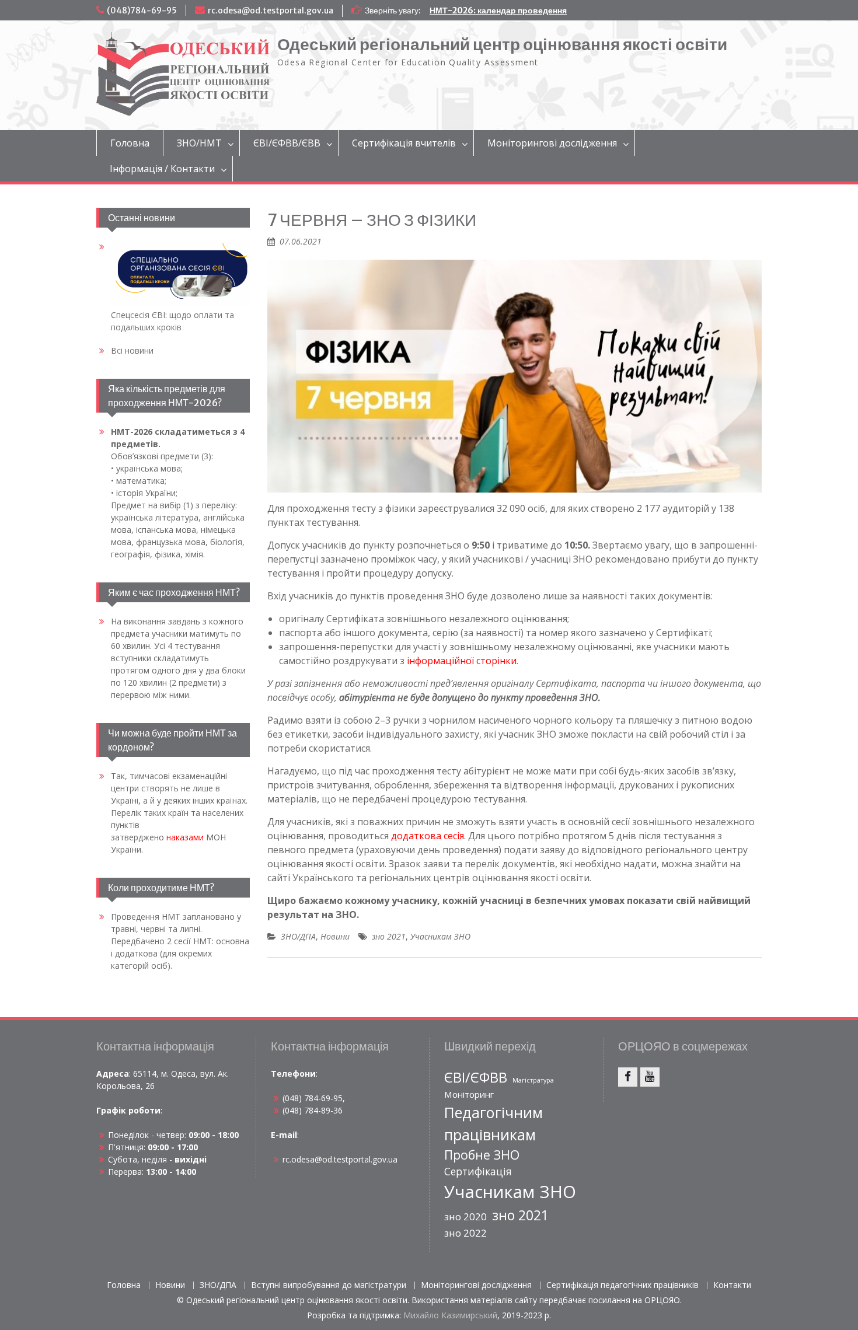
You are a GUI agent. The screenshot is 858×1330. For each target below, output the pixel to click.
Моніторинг (469, 1094)
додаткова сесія (427, 835)
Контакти (732, 1285)
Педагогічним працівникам (493, 1123)
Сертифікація (478, 1171)
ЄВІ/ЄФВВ (475, 1077)
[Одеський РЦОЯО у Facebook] (627, 1077)
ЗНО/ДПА (298, 936)
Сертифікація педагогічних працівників (622, 1285)
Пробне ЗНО (481, 1154)
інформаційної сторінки (462, 660)
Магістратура (533, 1080)
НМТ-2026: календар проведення (498, 10)
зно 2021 (389, 936)
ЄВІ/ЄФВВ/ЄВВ (286, 143)
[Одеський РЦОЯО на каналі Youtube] (650, 1077)
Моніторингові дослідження (552, 143)
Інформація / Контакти (162, 168)
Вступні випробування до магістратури (328, 1285)
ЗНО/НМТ (199, 143)
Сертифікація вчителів (404, 143)
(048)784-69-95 (142, 10)
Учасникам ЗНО (440, 936)
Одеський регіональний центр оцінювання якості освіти (502, 44)
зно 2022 (465, 1233)
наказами (185, 837)
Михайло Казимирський (450, 1315)
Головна (129, 143)
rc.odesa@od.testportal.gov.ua (270, 10)
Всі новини (132, 350)
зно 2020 (465, 1216)
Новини (335, 936)
